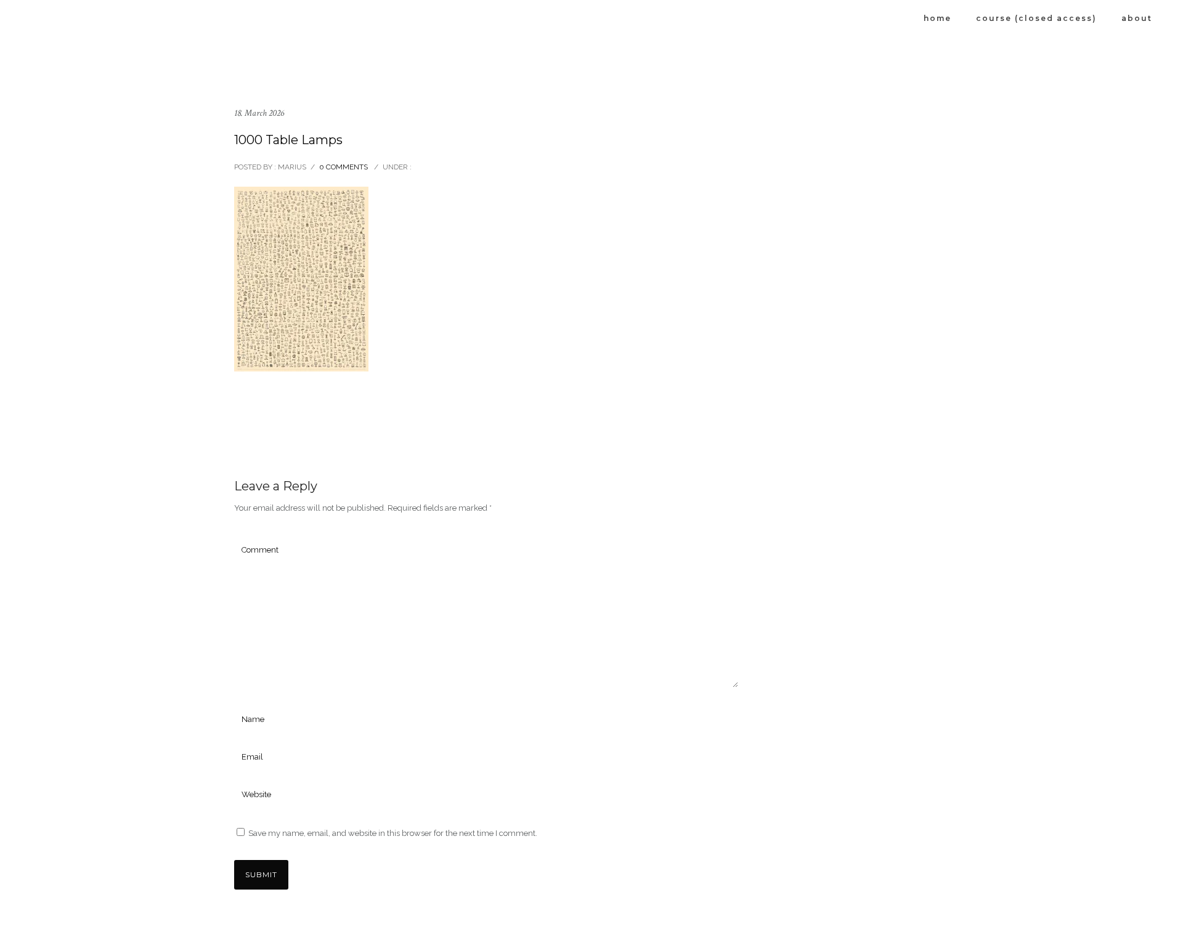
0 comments (343, 167)
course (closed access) (1036, 18)
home (937, 18)
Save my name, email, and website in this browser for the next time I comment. (392, 833)
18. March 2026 (259, 113)
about (1136, 18)
